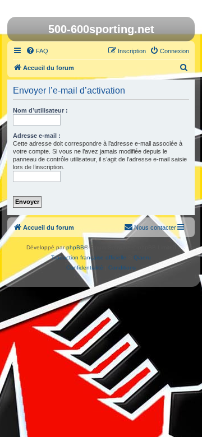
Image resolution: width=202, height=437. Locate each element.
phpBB (75, 247)
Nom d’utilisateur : (40, 110)
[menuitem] (37, 51)
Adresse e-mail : (37, 135)
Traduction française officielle (88, 257)
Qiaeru (142, 257)
